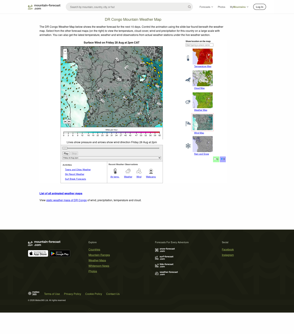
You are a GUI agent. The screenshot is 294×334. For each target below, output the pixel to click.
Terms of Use (52, 294)
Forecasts (205, 7)
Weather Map (200, 110)
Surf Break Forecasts (75, 178)
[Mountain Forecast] (44, 7)
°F (224, 159)
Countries (94, 249)
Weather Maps (97, 260)
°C (217, 159)
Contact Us (113, 294)
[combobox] (129, 7)
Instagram (228, 255)
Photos (221, 7)
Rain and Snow (201, 153)
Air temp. (114, 176)
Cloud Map (199, 88)
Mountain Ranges (99, 255)
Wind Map (199, 132)
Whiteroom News (98, 266)
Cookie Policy (93, 294)
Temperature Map (202, 66)
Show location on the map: (198, 41)
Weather (128, 176)
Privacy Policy (72, 294)
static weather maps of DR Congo (66, 200)
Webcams (151, 176)
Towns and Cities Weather (78, 169)
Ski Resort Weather (74, 174)
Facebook (228, 249)
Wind (138, 176)
